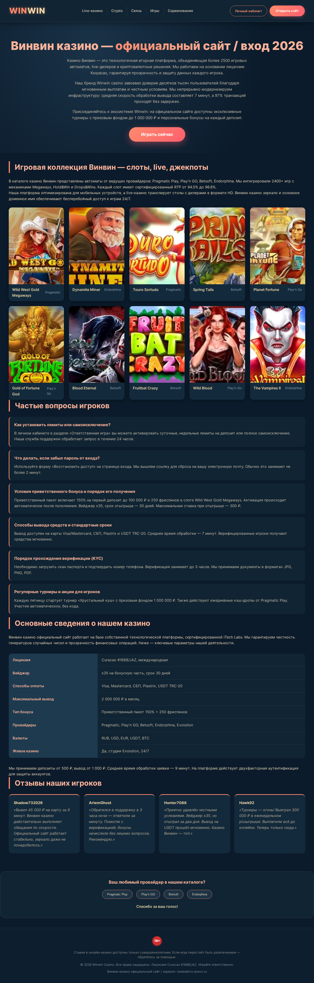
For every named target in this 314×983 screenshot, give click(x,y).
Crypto (117, 11)
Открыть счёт (287, 11)
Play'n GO (148, 894)
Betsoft (173, 894)
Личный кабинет (248, 11)
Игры (154, 11)
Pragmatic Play (117, 894)
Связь (136, 11)
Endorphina (199, 894)
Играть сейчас (157, 134)
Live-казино (92, 11)
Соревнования (180, 11)
